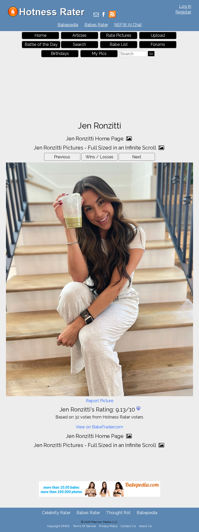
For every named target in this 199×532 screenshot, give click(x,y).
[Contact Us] (96, 14)
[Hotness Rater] (48, 15)
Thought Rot (118, 512)
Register (183, 12)
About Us (145, 526)
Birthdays (60, 53)
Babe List (119, 44)
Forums (158, 44)
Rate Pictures (118, 35)
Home (40, 35)
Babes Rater (96, 24)
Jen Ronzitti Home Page (95, 139)
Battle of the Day (41, 44)
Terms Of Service (84, 526)
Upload (158, 35)
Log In (185, 6)
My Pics (99, 53)
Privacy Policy (108, 526)
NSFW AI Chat (128, 24)
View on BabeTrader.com (99, 426)
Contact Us (128, 526)
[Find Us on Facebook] (103, 14)
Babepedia (68, 24)
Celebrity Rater (56, 512)
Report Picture (99, 400)
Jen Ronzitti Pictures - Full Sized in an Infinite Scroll (95, 148)
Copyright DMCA (58, 526)
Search (79, 44)
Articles (79, 35)
